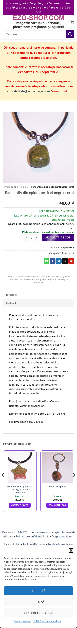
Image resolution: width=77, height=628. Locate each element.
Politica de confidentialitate (32, 536)
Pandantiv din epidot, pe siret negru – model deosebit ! (19, 489)
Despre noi (8, 532)
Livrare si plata (12, 544)
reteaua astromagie (47, 532)
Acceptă (38, 591)
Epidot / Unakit (67, 253)
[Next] (73, 483)
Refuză (38, 601)
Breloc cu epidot (57, 486)
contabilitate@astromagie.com (28, 91)
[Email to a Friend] (65, 261)
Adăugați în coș (58, 237)
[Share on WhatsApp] (46, 261)
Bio (32, 532)
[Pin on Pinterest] (71, 261)
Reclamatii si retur (34, 544)
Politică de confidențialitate (47, 621)
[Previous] (3, 483)
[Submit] (70, 34)
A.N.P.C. (22, 532)
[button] (71, 550)
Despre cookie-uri (63, 536)
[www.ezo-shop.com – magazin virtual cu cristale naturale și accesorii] (38, 22)
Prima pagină (11, 186)
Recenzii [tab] (11, 303)
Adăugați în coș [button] (19, 505)
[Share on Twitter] (59, 261)
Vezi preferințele (38, 612)
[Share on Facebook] (52, 261)
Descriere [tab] (12, 295)
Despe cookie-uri (22, 621)
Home (24, 186)
